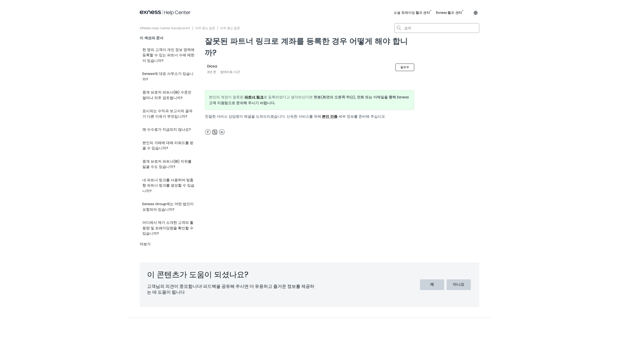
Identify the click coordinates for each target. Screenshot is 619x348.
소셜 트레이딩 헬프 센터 (412, 12)
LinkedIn (222, 132)
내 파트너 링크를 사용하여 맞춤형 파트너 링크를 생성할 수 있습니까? (168, 185)
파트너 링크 (254, 97)
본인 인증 (330, 116)
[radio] (432, 284)
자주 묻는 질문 (205, 28)
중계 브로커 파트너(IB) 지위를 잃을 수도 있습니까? (167, 164)
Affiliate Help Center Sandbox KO (165, 28)
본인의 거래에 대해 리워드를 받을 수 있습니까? (167, 145)
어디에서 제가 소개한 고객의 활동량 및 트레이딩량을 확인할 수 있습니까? (167, 228)
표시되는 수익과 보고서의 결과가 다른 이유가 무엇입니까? (167, 113)
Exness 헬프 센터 (449, 12)
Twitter (215, 132)
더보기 (145, 243)
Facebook (208, 132)
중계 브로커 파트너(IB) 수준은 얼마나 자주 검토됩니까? (167, 95)
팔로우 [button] (404, 67)
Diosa (212, 66)
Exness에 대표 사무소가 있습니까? (167, 76)
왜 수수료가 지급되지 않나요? (166, 129)
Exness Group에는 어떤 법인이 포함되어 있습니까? (168, 206)
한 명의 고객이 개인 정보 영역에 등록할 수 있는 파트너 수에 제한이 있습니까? (168, 55)
